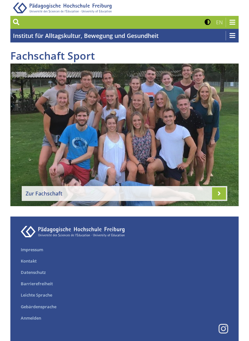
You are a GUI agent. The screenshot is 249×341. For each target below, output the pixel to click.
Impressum (32, 250)
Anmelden (31, 318)
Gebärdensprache (38, 307)
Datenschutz (33, 272)
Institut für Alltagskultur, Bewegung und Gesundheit (86, 36)
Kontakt (29, 261)
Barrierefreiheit (37, 284)
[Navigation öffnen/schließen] (232, 22)
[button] (207, 22)
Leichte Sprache (36, 295)
